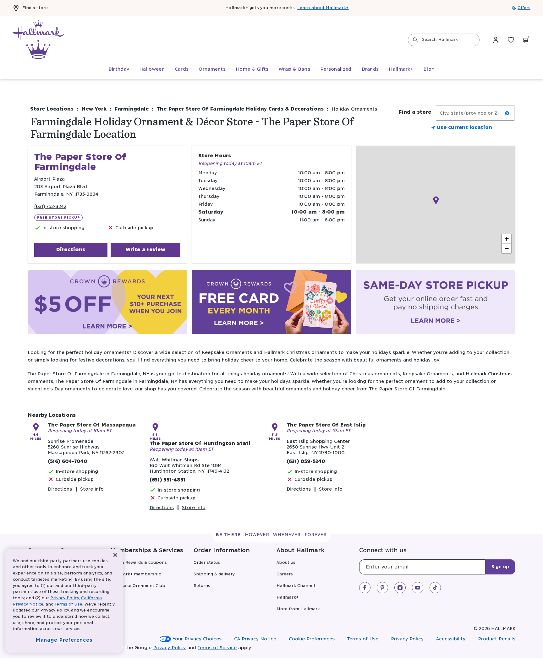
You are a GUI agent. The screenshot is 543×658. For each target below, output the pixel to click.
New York (94, 109)
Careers (285, 574)
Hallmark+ (288, 597)
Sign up (500, 567)
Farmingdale (131, 109)
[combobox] (444, 40)
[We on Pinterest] (382, 587)
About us (286, 563)
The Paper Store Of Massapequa (92, 425)
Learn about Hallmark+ (322, 8)
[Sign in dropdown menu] (495, 39)
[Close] (115, 555)
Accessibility (450, 639)
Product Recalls (496, 639)
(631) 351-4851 (167, 480)
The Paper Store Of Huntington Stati (200, 443)
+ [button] (507, 239)
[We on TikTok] (435, 587)
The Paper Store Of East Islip (326, 425)
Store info (92, 489)
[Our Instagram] (400, 587)
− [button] (507, 248)
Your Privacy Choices (197, 639)
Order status (207, 563)
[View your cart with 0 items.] (526, 39)
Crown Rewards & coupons (139, 563)
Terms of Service (217, 647)
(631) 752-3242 (50, 206)
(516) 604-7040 (67, 461)
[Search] (415, 40)
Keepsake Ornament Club (138, 586)
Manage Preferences (64, 640)
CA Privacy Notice (255, 639)
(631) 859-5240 (306, 461)
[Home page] (38, 39)
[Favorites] (510, 39)
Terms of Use (362, 639)
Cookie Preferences (312, 639)
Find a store (35, 8)
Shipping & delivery (214, 574)
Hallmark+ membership (136, 574)
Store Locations (52, 109)
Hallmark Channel (296, 586)
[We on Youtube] (417, 587)
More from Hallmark (298, 609)
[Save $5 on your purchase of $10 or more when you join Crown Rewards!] (107, 303)
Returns (202, 586)
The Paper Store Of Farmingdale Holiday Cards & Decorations (240, 109)
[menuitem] (118, 69)
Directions (70, 249)
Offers (524, 8)
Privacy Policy (407, 639)
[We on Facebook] (364, 587)
